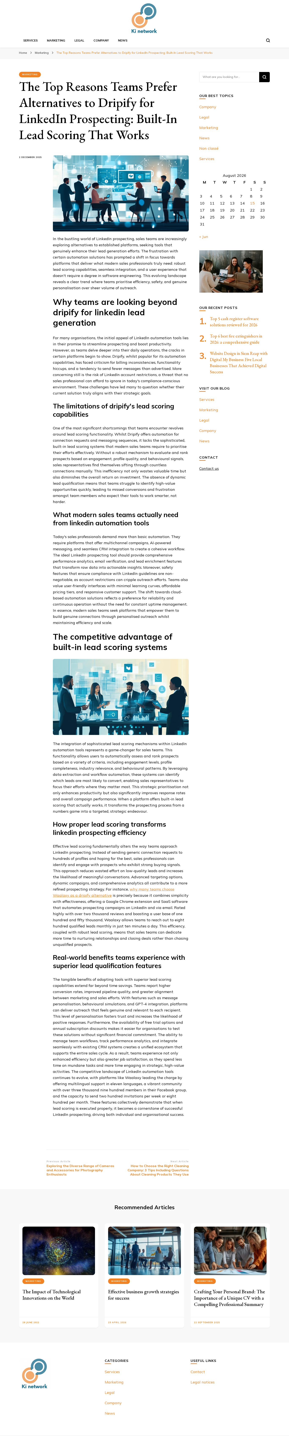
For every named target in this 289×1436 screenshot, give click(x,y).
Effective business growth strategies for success (143, 1294)
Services (30, 40)
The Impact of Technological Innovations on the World (51, 1294)
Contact (198, 1371)
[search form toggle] (268, 40)
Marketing (56, 40)
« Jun (203, 236)
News (122, 40)
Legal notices (203, 1382)
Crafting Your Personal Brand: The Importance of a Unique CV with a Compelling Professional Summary (229, 1297)
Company (101, 40)
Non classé (209, 148)
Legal (79, 40)
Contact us (209, 468)
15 (252, 203)
